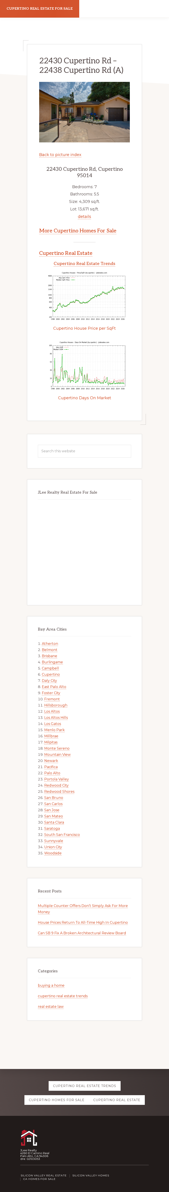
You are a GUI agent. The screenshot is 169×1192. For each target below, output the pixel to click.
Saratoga (52, 828)
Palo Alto (52, 773)
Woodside (53, 853)
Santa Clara (54, 822)
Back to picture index (60, 154)
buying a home (51, 985)
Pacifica (51, 767)
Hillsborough (55, 705)
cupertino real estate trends (63, 996)
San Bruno (53, 798)
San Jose (51, 810)
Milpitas (50, 742)
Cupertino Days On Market (84, 397)
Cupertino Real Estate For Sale (40, 9)
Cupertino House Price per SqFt (84, 328)
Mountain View (57, 754)
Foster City (51, 693)
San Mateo (53, 816)
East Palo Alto (54, 687)
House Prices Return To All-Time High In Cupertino (83, 922)
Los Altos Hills (56, 718)
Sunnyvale (53, 841)
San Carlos (53, 804)
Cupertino (51, 674)
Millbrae (51, 736)
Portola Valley (56, 779)
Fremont (52, 699)
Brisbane (49, 656)
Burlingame (52, 662)
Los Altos (52, 711)
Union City (53, 847)
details (84, 216)
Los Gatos (52, 724)
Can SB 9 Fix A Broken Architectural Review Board (82, 933)
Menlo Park (54, 730)
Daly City (49, 681)
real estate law (51, 1006)
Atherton (50, 644)
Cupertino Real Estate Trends (84, 263)
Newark (51, 761)
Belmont (49, 650)
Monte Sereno (57, 748)
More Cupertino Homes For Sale (77, 231)
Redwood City (56, 785)
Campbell (50, 668)
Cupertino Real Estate (65, 253)
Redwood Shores (59, 791)
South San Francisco (62, 835)
